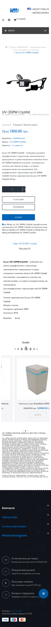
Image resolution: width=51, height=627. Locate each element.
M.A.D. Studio (16, 611)
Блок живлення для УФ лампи (27, 49)
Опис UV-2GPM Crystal (24, 243)
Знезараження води (38, 47)
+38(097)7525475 (40, 9)
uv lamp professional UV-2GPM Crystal (24, 231)
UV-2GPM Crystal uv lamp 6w (30, 230)
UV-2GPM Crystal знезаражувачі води (31, 227)
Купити (18, 217)
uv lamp (8, 224)
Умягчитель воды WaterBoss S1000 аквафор (25, 403)
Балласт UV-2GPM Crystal (27, 52)
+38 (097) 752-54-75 (24, 477)
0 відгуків (17, 124)
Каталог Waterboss (18, 47)
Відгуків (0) (24, 248)
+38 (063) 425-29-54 (40, 477)
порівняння (18, 207)
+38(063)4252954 (40, 12)
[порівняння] (29, 379)
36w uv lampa (8, 230)
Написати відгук (30, 124)
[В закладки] (22, 379)
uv (14, 224)
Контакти (8, 508)
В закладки (18, 199)
